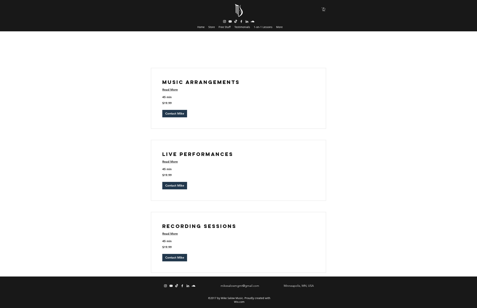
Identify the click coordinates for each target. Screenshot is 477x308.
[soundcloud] (252, 21)
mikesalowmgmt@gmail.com (240, 285)
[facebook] (182, 286)
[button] (324, 9)
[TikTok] (177, 286)
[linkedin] (247, 21)
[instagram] (224, 21)
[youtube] (230, 21)
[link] (238, 82)
